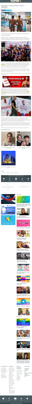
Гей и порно (19, 316)
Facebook (4, 10)
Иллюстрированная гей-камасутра (24, 227)
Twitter (9, 10)
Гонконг (8, 172)
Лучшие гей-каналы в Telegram (23, 306)
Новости (7, 8)
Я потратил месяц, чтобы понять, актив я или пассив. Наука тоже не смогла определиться (24, 205)
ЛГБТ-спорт (16, 172)
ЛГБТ (11, 172)
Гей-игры (3, 172)
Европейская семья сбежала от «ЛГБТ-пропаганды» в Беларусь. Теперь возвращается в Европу (23, 361)
